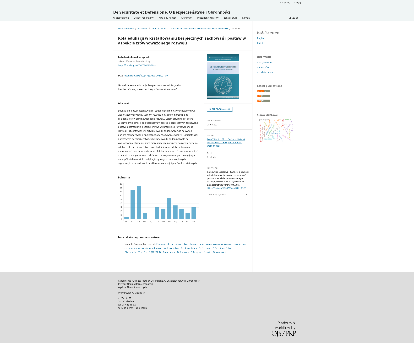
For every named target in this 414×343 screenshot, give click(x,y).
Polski (260, 42)
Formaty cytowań (217, 194)
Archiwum (186, 17)
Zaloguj (297, 2)
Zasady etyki (230, 17)
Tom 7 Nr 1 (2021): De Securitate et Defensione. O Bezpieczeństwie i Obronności (189, 28)
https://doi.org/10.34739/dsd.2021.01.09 (146, 75)
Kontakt (246, 17)
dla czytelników (264, 62)
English (261, 38)
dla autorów (263, 67)
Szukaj (295, 17)
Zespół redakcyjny (143, 17)
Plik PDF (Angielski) (221, 109)
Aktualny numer (167, 17)
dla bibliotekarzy (265, 72)
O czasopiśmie (121, 17)
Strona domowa (126, 28)
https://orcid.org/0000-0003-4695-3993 (137, 65)
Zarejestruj (285, 2)
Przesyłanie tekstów (207, 17)
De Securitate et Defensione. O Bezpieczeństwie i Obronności (171, 12)
